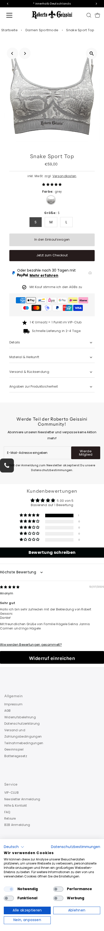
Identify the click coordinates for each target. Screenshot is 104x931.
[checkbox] (9, 889)
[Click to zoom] (91, 53)
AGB (7, 711)
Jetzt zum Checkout (52, 255)
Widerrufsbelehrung (20, 717)
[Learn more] (90, 273)
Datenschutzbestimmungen (75, 846)
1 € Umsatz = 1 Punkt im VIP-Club (56, 322)
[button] (52, 184)
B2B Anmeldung (17, 825)
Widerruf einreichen (52, 658)
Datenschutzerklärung (22, 724)
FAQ (7, 812)
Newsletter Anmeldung (22, 799)
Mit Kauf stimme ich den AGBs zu (56, 287)
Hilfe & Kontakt (15, 806)
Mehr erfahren (44, 275)
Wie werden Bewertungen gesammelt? (31, 645)
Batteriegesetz (15, 756)
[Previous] (12, 53)
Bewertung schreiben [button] (52, 552)
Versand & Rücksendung (29, 372)
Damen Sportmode (41, 30)
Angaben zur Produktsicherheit (34, 387)
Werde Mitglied (86, 453)
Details (14, 342)
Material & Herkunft (24, 357)
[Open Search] (89, 15)
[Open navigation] (14, 15)
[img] (10, 587)
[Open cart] (97, 15)
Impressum (13, 704)
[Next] (25, 53)
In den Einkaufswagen (52, 240)
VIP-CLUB (11, 793)
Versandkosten (64, 176)
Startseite (9, 30)
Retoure (10, 819)
